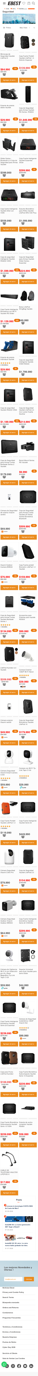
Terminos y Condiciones (12, 1327)
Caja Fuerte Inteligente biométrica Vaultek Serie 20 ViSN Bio (28, 921)
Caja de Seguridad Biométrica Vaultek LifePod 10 (26, 722)
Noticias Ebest (8, 1288)
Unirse (29, 1279)
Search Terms (8, 1297)
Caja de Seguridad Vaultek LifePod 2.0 (26, 871)
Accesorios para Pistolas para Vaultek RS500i (27, 617)
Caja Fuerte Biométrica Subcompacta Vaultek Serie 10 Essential (28, 1074)
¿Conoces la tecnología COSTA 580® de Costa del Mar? (19, 1207)
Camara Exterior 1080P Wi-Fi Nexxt (26, 671)
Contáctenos (8, 1312)
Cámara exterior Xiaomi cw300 (7, 721)
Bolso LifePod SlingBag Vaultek (25, 308)
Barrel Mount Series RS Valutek (26, 461)
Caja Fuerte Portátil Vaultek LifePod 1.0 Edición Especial (26, 58)
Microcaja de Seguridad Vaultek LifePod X (8, 56)
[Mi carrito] (29, 3)
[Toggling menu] (4, 3)
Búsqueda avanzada (11, 1302)
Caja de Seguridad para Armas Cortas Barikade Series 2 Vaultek (8, 463)
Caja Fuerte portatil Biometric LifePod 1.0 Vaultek (27, 567)
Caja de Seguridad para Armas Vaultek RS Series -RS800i (26, 110)
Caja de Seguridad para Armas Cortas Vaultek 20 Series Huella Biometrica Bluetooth (26, 514)
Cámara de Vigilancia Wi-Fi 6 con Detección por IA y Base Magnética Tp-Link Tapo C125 (9, 973)
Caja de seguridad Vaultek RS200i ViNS (9, 409)
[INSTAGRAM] (13, 1366)
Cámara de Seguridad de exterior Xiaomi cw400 (9, 512)
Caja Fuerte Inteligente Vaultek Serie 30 (28, 822)
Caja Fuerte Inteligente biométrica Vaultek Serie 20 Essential (9, 1023)
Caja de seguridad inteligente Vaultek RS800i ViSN (8, 259)
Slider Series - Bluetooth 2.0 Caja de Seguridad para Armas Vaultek (9, 161)
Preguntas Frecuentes (12, 1318)
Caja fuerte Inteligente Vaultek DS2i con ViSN (9, 211)
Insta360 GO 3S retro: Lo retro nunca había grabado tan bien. (16, 1244)
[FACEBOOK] (19, 1366)
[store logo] (14, 3)
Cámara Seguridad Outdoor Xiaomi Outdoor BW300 (8, 921)
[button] (25, 28)
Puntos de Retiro (9, 1342)
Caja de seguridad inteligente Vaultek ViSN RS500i (26, 362)
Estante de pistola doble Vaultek (7, 106)
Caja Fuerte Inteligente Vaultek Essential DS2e (28, 160)
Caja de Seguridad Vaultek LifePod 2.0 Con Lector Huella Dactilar (26, 411)
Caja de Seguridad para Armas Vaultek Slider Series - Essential (26, 260)
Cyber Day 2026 (9, 1347)
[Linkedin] (31, 1366)
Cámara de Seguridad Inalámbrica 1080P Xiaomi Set (27, 1021)
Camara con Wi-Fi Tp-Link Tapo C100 (27, 769)
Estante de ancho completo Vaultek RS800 (26, 1124)
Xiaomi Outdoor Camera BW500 (7, 566)
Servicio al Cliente (10, 1353)
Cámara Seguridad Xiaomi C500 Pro (8, 871)
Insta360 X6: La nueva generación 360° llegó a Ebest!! (17, 1226)
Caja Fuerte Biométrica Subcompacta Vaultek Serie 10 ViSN (9, 1124)
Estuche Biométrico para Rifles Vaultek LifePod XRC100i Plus (27, 211)
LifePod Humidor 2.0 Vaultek (8, 669)
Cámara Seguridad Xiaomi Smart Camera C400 (9, 773)
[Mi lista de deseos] (24, 3)
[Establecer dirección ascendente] (34, 27)
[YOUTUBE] (25, 1366)
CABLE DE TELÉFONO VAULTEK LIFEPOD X (9, 1172)
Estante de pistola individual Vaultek (7, 358)
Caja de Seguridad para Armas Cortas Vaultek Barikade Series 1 (8, 618)
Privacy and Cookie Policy (13, 1292)
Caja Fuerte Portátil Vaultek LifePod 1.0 (8, 822)
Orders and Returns (11, 1307)
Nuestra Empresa (10, 1337)
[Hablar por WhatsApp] (4, 1364)
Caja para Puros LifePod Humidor (7, 1073)
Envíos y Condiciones (11, 1332)
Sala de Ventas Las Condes (14, 1358)
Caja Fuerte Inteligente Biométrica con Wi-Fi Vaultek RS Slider (9, 311)
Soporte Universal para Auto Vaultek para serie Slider (28, 971)
